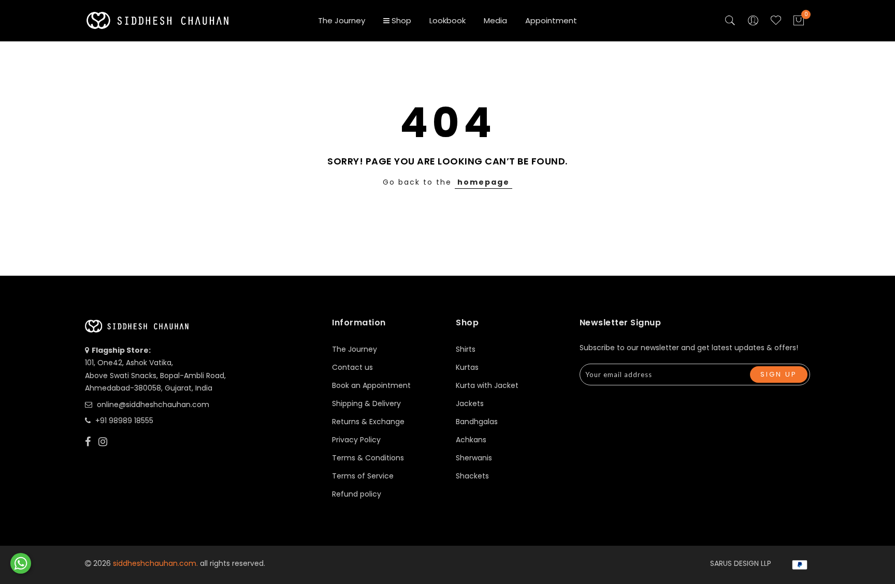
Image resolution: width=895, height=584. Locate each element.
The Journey (341, 20)
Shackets (472, 476)
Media (495, 20)
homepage (483, 182)
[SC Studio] (20, 563)
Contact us (352, 367)
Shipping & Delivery (366, 403)
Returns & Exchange (368, 421)
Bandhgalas (477, 421)
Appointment (551, 20)
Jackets (470, 403)
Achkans (471, 440)
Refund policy (356, 494)
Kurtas (467, 367)
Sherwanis (474, 458)
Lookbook (447, 20)
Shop (401, 20)
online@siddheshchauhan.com (153, 404)
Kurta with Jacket (487, 385)
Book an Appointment (371, 385)
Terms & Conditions (368, 458)
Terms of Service (363, 476)
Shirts (465, 349)
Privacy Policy (356, 440)
